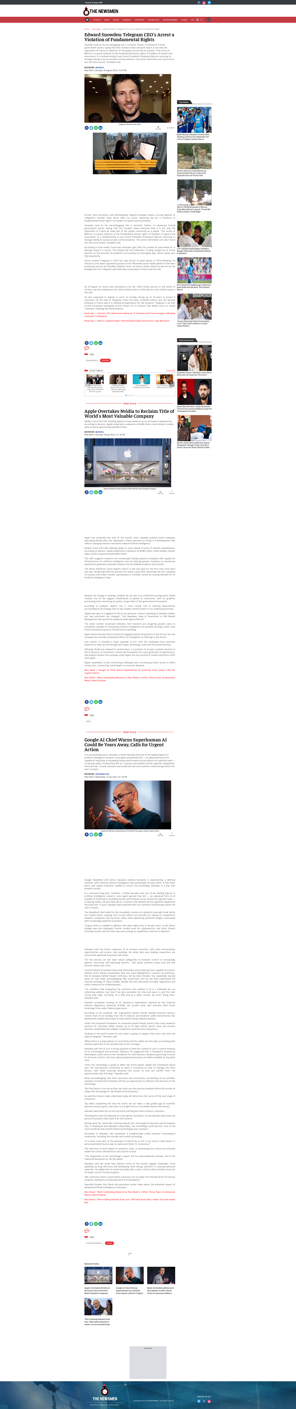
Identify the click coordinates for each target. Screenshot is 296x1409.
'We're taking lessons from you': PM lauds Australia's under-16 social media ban (97, 1322)
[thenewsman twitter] (209, 2)
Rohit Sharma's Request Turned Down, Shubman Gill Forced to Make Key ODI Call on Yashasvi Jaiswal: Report (193, 136)
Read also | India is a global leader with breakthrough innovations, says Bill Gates (127, 320)
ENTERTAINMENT (170, 19)
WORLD (116, 19)
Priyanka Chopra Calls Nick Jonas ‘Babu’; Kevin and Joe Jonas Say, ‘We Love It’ (194, 373)
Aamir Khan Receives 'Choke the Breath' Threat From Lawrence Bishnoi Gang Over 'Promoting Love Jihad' (194, 408)
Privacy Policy (114, 1405)
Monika (100, 67)
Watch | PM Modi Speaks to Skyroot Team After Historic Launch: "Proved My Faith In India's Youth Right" (194, 209)
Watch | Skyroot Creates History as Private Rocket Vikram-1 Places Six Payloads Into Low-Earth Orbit (192, 173)
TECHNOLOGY (153, 19)
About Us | (94, 1405)
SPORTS (184, 19)
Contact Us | (103, 1405)
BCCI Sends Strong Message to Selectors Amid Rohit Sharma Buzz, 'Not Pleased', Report (194, 287)
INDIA (106, 19)
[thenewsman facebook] (199, 2)
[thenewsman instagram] (204, 2)
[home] (87, 20)
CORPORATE (139, 19)
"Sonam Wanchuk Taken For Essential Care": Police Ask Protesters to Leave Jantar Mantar (193, 323)
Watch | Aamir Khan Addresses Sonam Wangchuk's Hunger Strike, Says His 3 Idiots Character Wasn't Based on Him (193, 445)
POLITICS (97, 19)
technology (95, 29)
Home (86, 29)
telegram (105, 360)
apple (88, 721)
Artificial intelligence (94, 1243)
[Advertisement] (160, 11)
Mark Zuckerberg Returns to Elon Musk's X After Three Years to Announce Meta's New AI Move (160, 1290)
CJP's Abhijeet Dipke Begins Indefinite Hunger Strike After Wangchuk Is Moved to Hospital (194, 250)
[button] (201, 19)
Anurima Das (102, 774)
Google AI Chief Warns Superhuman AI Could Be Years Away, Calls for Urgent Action (130, 831)
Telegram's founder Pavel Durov (130, 124)
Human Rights (91, 360)
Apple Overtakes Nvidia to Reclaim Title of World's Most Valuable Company (130, 488)
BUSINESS (127, 19)
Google (109, 1243)
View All (170, 370)
